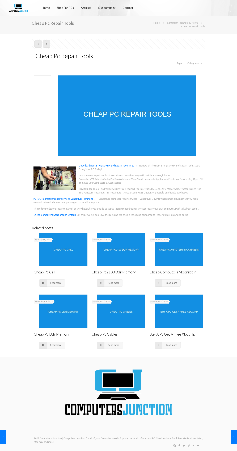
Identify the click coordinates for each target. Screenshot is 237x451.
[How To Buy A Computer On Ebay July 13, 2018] (234, 437)
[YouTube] (193, 445)
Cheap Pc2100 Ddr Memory (114, 272)
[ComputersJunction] (18, 8)
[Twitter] (184, 445)
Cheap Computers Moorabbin (173, 272)
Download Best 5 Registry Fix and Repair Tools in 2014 (108, 165)
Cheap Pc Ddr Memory (52, 334)
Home (157, 22)
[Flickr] (198, 445)
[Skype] (174, 445)
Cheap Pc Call (44, 272)
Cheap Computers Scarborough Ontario (54, 215)
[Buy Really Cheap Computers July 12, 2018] (3, 437)
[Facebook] (179, 445)
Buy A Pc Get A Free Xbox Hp (172, 334)
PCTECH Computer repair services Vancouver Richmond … (64, 198)
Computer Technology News (182, 22)
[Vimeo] (188, 445)
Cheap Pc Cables (105, 334)
